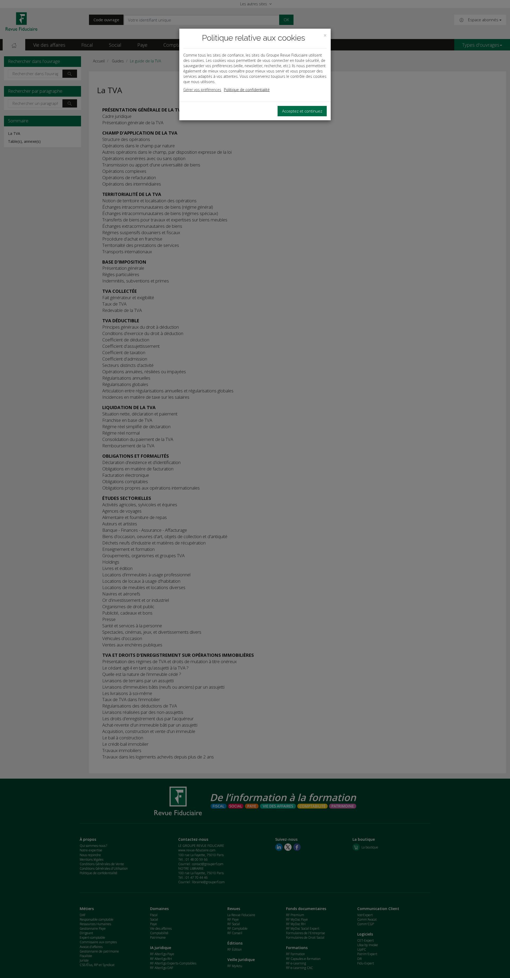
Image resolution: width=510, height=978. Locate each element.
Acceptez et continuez (302, 111)
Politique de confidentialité (247, 89)
